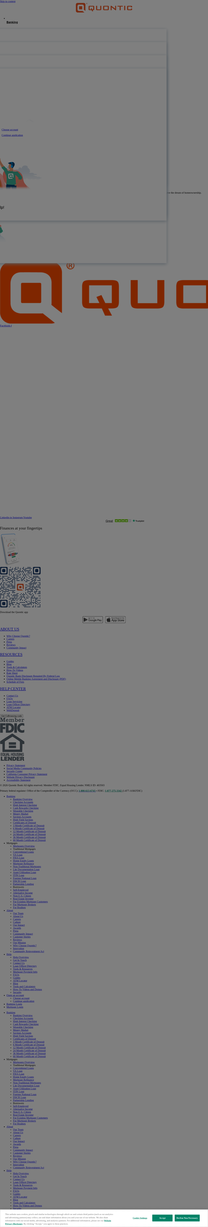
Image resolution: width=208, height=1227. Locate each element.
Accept (162, 1218)
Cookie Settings (140, 1218)
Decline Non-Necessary (187, 1218)
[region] (104, 1218)
